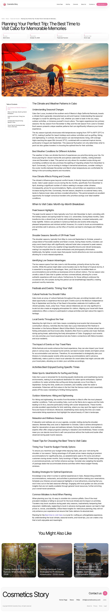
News (7, 18)
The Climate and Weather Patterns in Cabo (17, 108)
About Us (89, 606)
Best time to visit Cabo (54, 515)
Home (3, 18)
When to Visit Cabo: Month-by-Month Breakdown (17, 112)
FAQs (78, 600)
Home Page (63, 600)
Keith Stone (6, 38)
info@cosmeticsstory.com (91, 600)
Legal (105, 606)
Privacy (95, 606)
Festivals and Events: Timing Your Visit (16, 117)
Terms (100, 606)
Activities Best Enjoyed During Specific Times (15, 121)
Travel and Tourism (15, 18)
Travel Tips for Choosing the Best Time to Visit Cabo (16, 126)
